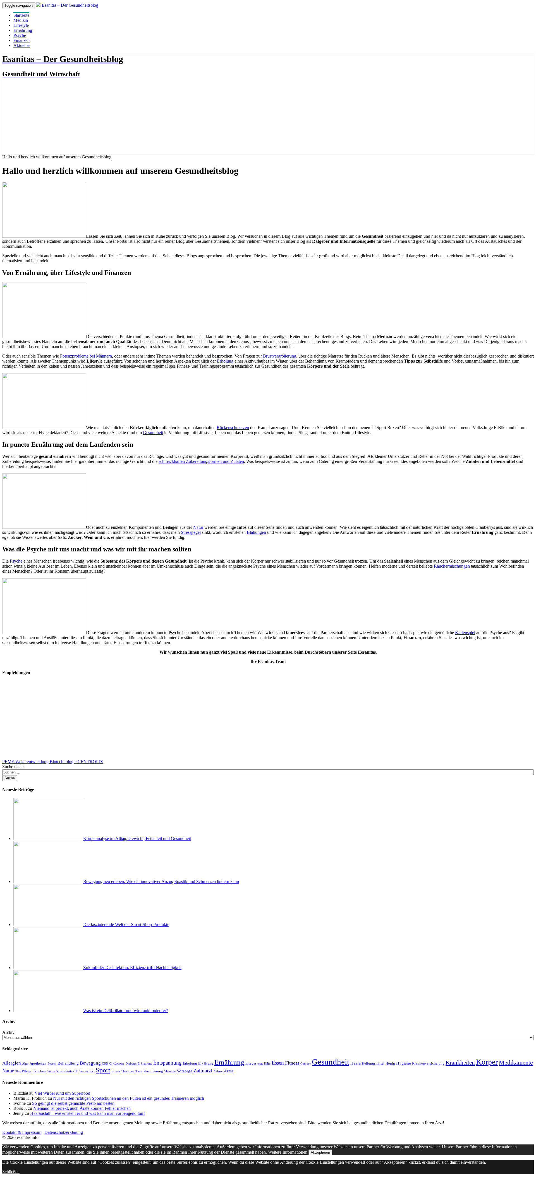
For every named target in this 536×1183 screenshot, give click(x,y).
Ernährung (22, 30)
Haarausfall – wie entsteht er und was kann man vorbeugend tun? (87, 1113)
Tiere (138, 1071)
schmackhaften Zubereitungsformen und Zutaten (201, 461)
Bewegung (90, 1063)
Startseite (21, 15)
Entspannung (167, 1063)
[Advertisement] (169, 720)
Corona (119, 1063)
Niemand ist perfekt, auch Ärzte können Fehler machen (82, 1108)
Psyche (19, 35)
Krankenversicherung (428, 1063)
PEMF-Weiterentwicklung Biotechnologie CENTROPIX (52, 761)
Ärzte (228, 1070)
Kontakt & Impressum (21, 1132)
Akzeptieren (320, 1152)
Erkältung (205, 1063)
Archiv (8, 1032)
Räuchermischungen (452, 566)
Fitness (292, 1063)
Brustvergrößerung (279, 356)
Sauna (51, 1071)
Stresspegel (191, 532)
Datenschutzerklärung (63, 1132)
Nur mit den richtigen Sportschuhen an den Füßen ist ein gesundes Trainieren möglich (128, 1098)
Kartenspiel (465, 632)
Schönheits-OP (67, 1071)
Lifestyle (21, 25)
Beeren (51, 1063)
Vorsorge (184, 1070)
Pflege (26, 1071)
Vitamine (170, 1071)
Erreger (250, 1063)
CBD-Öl (107, 1063)
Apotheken (38, 1063)
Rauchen (39, 1071)
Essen (278, 1063)
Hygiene (403, 1063)
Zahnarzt (202, 1070)
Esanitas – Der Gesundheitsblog (70, 5)
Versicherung (153, 1071)
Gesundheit (153, 432)
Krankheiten (460, 1063)
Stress (115, 1071)
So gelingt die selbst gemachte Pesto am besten (73, 1103)
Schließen (11, 1171)
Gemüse (305, 1063)
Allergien (11, 1063)
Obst (18, 1071)
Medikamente (516, 1062)
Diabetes (131, 1063)
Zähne (218, 1071)
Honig (390, 1063)
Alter (25, 1063)
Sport (103, 1070)
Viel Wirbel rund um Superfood (62, 1093)
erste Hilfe (264, 1063)
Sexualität (87, 1071)
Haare (355, 1063)
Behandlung (68, 1063)
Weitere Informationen (287, 1152)
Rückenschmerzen (233, 427)
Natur (198, 527)
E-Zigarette (145, 1063)
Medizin (20, 20)
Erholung (225, 361)
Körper (487, 1062)
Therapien (127, 1071)
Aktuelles (21, 45)
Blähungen (256, 532)
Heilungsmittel (373, 1063)
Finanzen (21, 40)
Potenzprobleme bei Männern (86, 356)
